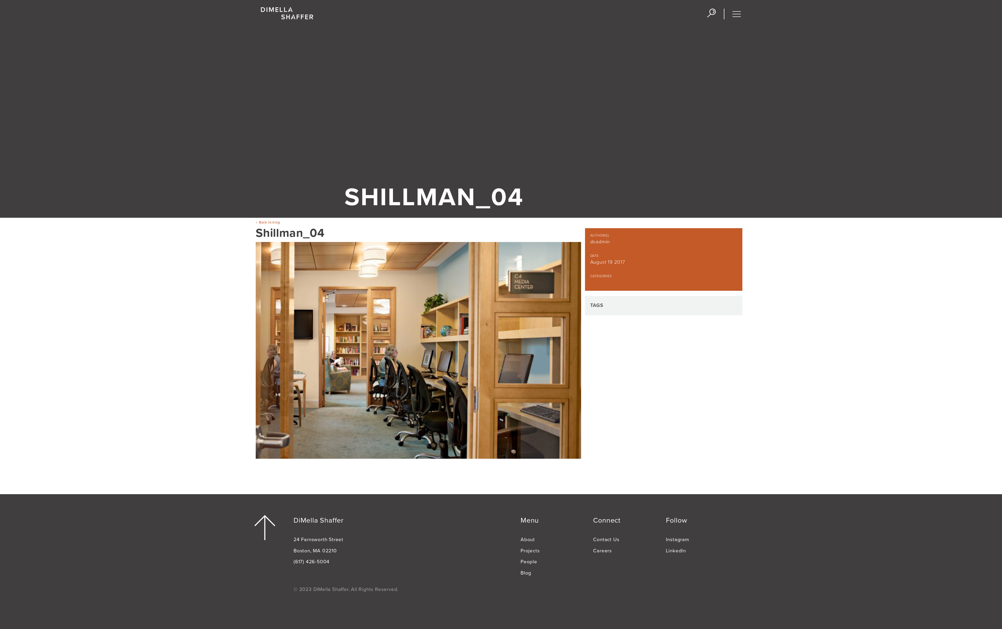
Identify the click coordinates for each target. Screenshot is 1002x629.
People (529, 562)
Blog (526, 573)
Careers (602, 551)
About (528, 539)
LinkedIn (676, 551)
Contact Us (606, 539)
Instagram (677, 539)
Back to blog (269, 222)
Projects (530, 551)
